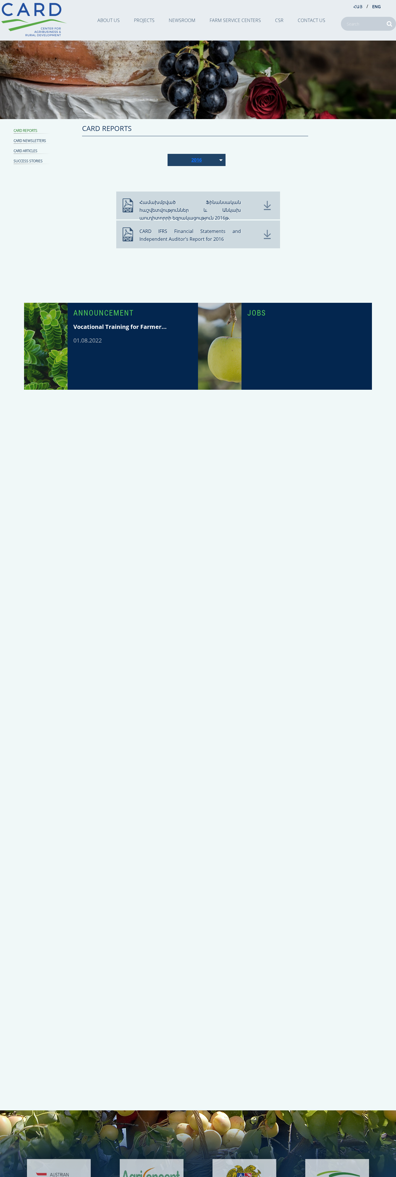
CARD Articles (25, 150)
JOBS (256, 313)
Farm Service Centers (235, 20)
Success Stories (28, 160)
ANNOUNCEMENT (103, 313)
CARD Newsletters (30, 140)
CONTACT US (311, 20)
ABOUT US (108, 20)
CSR (279, 20)
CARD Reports (25, 130)
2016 (196, 160)
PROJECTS (144, 20)
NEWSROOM (182, 20)
